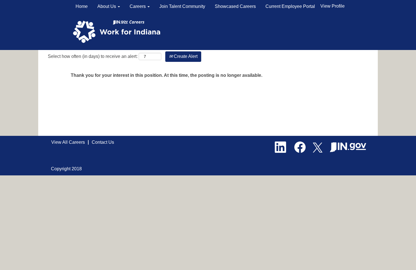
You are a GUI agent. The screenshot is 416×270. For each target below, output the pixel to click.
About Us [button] (107, 6)
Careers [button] (138, 6)
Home (82, 6)
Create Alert (185, 56)
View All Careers (68, 142)
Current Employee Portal (290, 6)
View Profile (332, 6)
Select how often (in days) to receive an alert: (93, 56)
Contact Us (103, 142)
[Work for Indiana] (118, 31)
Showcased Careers (235, 6)
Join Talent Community (182, 6)
